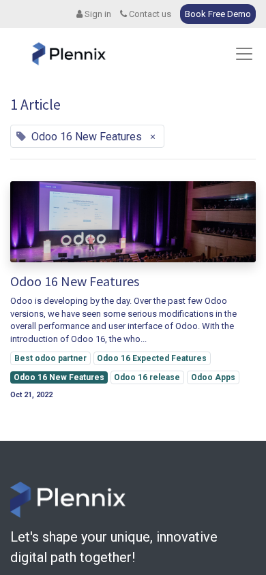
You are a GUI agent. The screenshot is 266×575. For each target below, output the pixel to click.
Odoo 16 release (147, 377)
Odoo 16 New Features (74, 281)
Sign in (97, 14)
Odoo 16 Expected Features (152, 358)
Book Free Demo (218, 14)
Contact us (149, 14)
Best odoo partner (50, 358)
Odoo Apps (213, 377)
